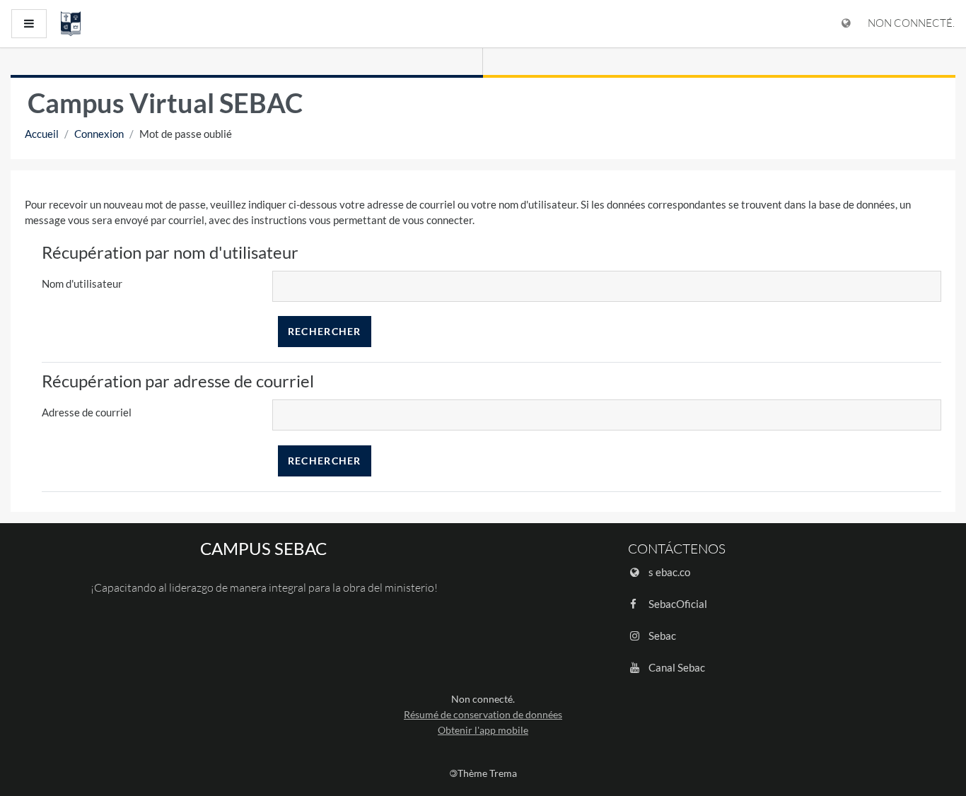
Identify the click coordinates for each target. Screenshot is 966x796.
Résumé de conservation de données (483, 714)
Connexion (99, 133)
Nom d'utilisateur (82, 283)
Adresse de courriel (87, 412)
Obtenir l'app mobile (483, 730)
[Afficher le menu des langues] (846, 23)
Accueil (42, 133)
